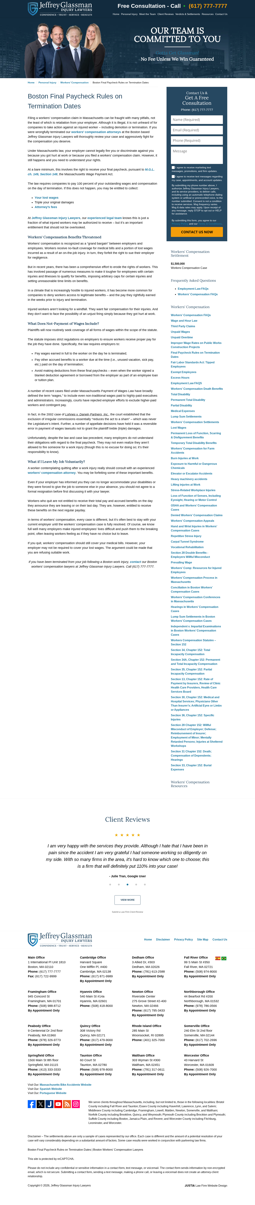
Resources (208, 14)
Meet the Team (147, 14)
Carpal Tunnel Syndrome (187, 541)
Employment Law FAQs (193, 288)
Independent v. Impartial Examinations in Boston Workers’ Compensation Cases (196, 630)
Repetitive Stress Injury (186, 536)
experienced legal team (105, 218)
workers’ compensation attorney (52, 472)
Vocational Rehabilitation (187, 547)
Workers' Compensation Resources (190, 784)
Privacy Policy (180, 223)
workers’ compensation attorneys (96, 132)
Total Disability (180, 394)
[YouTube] (58, 1104)
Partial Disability (181, 405)
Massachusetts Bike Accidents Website (65, 1084)
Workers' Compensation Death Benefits (197, 388)
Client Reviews (166, 14)
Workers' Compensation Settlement (190, 254)
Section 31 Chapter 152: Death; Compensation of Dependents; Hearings (191, 755)
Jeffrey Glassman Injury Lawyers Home (60, 9)
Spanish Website (51, 1088)
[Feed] (67, 1104)
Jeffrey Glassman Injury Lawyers (56, 218)
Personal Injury (129, 14)
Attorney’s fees (46, 207)
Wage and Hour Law (184, 320)
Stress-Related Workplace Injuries (193, 490)
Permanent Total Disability (188, 399)
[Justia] (49, 1104)
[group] (127, 884)
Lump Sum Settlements (186, 416)
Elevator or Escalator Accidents (191, 473)
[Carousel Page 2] (118, 884)
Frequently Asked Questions (193, 280)
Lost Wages (178, 427)
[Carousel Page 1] (110, 884)
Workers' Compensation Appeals (192, 520)
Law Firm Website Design (206, 1185)
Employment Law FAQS (186, 383)
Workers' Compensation (190, 307)
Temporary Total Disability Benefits (194, 442)
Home (116, 14)
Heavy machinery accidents (189, 479)
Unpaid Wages (180, 331)
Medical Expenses (183, 411)
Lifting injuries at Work (185, 484)
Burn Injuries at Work (185, 458)
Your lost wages (46, 197)
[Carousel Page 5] (145, 884)
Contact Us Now (197, 232)
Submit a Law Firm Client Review (127, 912)
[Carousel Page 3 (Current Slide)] (127, 884)
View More (128, 899)
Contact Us (221, 14)
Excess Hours (180, 377)
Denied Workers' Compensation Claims (197, 515)
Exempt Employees (183, 372)
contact (135, 562)
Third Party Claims (183, 326)
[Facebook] (32, 1104)
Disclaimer (163, 939)
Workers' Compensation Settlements (195, 422)
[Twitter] (41, 1104)
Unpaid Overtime (182, 337)
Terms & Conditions (210, 223)
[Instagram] (76, 1104)
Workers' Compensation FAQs (198, 294)
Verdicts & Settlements (187, 14)
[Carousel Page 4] (136, 884)
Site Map (202, 939)
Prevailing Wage (181, 562)
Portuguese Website (53, 1093)
